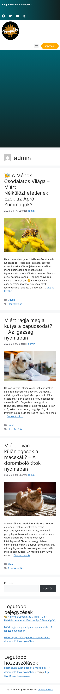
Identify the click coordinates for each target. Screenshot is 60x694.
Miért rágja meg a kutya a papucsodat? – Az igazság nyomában (28, 329)
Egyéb (11, 299)
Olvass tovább (15, 416)
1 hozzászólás (16, 568)
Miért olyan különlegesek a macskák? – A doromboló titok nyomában (22, 457)
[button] (36, 46)
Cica (10, 564)
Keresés (8, 583)
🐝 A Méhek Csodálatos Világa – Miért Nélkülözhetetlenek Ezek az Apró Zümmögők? (27, 189)
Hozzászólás (15, 304)
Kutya (11, 425)
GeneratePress (45, 689)
